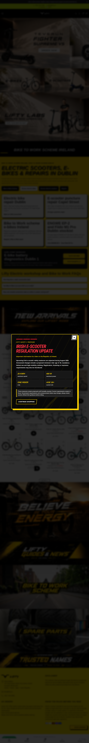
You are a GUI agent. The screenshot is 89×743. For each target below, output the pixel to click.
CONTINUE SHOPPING (26, 401)
